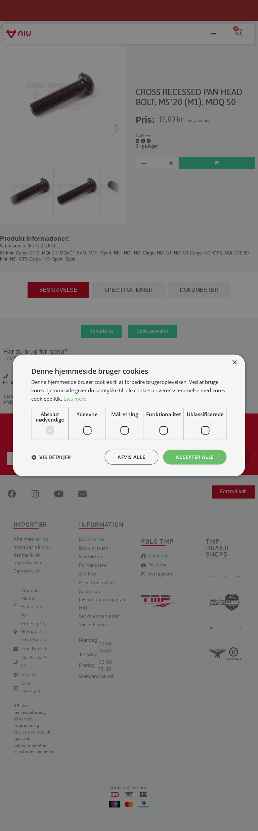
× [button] (234, 362)
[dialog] (129, 415)
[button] (51, 457)
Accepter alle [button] (195, 456)
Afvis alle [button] (131, 456)
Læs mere (74, 398)
